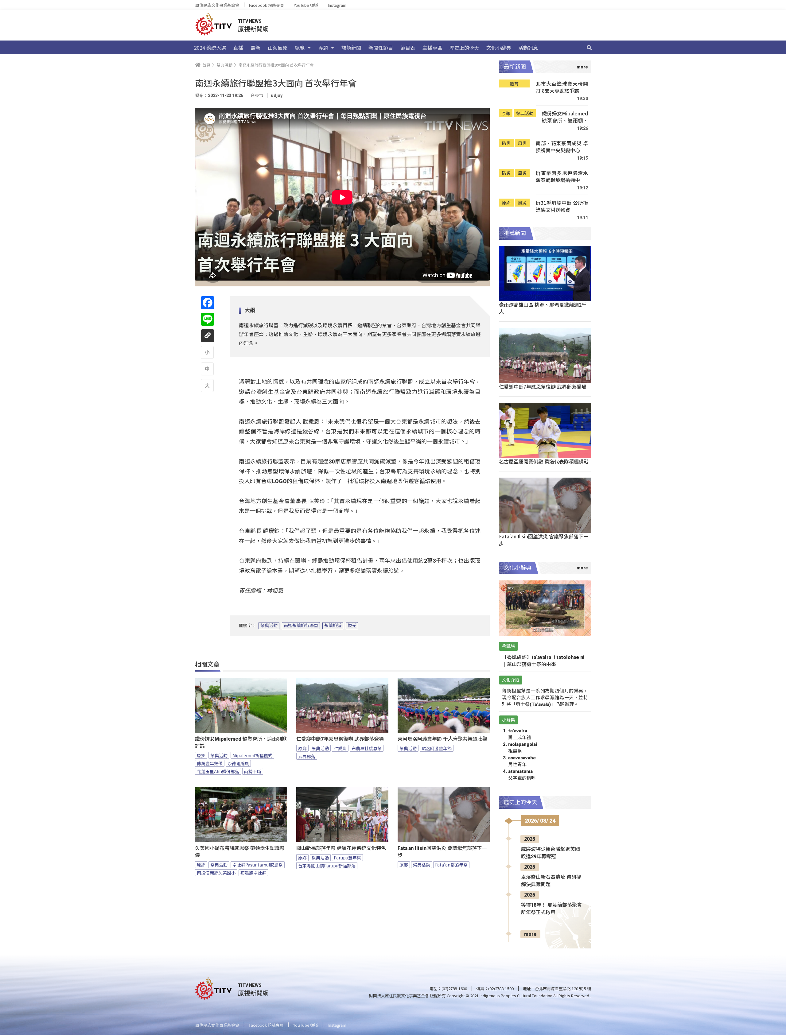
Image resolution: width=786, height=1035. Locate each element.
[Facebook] (207, 302)
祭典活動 (269, 625)
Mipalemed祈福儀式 (252, 755)
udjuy (276, 95)
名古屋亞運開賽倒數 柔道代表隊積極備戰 (544, 461)
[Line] (207, 319)
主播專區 (432, 47)
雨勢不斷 (252, 771)
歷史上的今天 (464, 47)
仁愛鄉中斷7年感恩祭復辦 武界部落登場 (340, 739)
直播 (238, 47)
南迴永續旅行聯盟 (301, 625)
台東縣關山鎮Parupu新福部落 (327, 865)
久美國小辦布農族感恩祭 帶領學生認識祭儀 (240, 851)
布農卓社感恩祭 (367, 748)
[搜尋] (589, 47)
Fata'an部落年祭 (451, 865)
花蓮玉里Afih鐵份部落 (218, 771)
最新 (255, 47)
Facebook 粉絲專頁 (266, 5)
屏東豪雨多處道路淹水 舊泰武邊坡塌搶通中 (562, 176)
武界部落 (306, 756)
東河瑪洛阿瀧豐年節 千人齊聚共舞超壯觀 (442, 739)
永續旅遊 (332, 625)
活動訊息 (528, 47)
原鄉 (201, 755)
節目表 (407, 47)
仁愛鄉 (340, 748)
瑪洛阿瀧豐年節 (437, 748)
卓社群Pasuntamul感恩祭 (257, 865)
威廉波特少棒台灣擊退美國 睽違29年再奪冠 (550, 852)
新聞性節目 (380, 47)
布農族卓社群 (253, 873)
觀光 (352, 625)
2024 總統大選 (210, 47)
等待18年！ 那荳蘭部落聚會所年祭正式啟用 (551, 908)
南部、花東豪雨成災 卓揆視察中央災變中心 (562, 147)
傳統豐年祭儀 (210, 763)
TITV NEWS (250, 21)
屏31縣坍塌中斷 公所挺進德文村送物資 (562, 206)
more (530, 934)
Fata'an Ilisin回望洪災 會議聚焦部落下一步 (442, 851)
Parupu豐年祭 (347, 858)
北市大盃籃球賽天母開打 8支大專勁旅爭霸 (562, 87)
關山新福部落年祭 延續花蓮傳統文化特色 (341, 848)
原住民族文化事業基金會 (217, 5)
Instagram (337, 5)
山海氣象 (277, 47)
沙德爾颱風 (238, 763)
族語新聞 (351, 47)
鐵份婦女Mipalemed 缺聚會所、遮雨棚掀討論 (241, 742)
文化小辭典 (498, 47)
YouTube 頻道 (306, 5)
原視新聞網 (253, 28)
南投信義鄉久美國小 (216, 873)
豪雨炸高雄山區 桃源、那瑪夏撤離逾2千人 (542, 308)
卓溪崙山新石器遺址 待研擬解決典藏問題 (551, 880)
